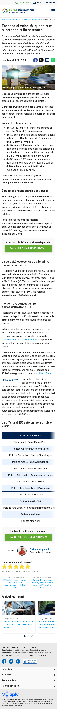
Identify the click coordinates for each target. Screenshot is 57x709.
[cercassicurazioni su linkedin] (18, 661)
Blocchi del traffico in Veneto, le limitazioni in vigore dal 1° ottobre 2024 (42, 583)
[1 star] (4, 566)
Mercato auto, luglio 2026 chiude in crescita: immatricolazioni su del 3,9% (18, 624)
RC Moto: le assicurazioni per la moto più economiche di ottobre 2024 (14, 583)
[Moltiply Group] (11, 695)
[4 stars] (22, 566)
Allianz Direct (45, 373)
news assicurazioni (31, 20)
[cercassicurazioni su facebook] (4, 661)
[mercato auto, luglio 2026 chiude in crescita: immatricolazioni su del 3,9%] (18, 608)
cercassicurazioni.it (11, 20)
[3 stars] (16, 566)
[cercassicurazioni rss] (11, 661)
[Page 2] (28, 636)
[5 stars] (27, 566)
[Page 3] (32, 636)
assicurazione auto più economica (20, 339)
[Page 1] (25, 636)
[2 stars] (10, 566)
